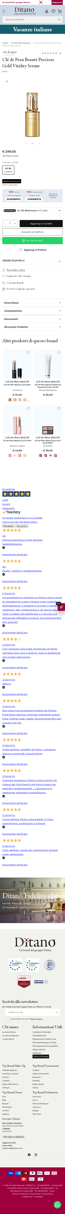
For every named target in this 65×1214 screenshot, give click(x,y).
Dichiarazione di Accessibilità (45, 1046)
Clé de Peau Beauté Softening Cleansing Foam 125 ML (47, 386)
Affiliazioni (37, 1053)
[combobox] (32, 19)
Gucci (35, 1100)
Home (5, 43)
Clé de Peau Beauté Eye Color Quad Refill (48, 441)
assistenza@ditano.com (12, 1148)
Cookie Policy (47, 1194)
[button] (3, 11)
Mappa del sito (38, 1049)
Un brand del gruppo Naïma (16, 2)
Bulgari (5, 1103)
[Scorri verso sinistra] (26, 143)
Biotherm (36, 1077)
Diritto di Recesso (40, 1056)
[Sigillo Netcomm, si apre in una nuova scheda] (49, 965)
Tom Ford (36, 1114)
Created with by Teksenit (32, 1197)
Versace (5, 1114)
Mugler (35, 1110)
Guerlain (6, 1080)
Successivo (22, 526)
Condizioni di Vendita (41, 1032)
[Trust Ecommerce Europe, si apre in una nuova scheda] (15, 965)
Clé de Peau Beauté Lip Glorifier (17, 440)
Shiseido (36, 1080)
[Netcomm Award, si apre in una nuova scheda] (24, 982)
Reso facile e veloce (16, 270)
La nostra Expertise (10, 1035)
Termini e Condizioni (20, 1194)
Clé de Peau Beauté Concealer (17, 385)
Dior (4, 1096)
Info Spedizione (39, 1035)
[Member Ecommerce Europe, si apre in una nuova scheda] (32, 965)
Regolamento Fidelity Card (44, 1039)
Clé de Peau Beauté (20, 43)
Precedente (8, 526)
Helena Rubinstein (40, 1073)
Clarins (35, 1087)
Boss (4, 1100)
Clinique (6, 1087)
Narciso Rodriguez (40, 1103)
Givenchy (36, 1107)
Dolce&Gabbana (9, 1070)
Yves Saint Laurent (10, 1073)
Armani (5, 1077)
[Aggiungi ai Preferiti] (28, 352)
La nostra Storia (9, 1032)
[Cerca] (59, 19)
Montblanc (7, 1107)
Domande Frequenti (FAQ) (44, 1042)
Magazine (57, 2)
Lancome (36, 1096)
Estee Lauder (38, 1084)
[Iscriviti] (56, 1012)
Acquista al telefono (32, 231)
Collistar (35, 1070)
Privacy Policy (36, 1019)
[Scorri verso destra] (39, 143)
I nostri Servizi (8, 1039)
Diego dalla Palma (10, 1084)
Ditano (52, 1191)
